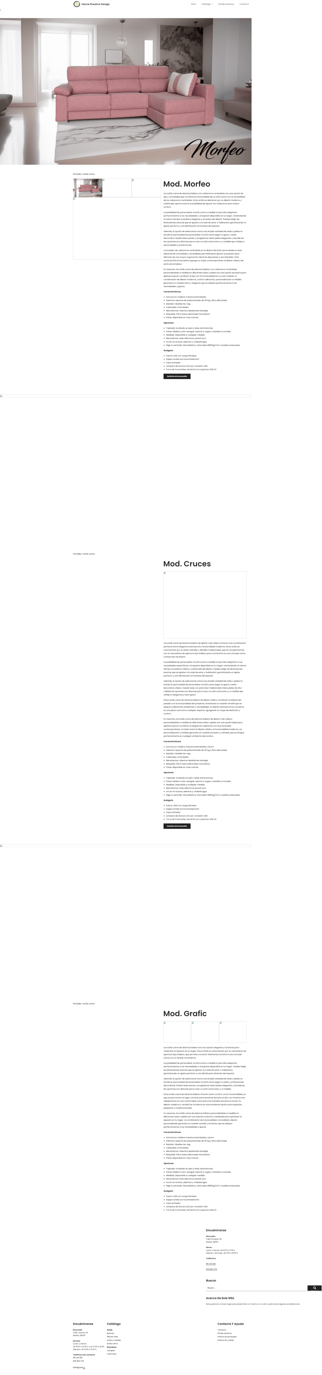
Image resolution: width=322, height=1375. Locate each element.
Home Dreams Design (96, 4)
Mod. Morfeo (186, 184)
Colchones (111, 1354)
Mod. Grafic (185, 1013)
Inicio (193, 4)
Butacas (110, 1333)
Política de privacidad (227, 1336)
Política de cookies (226, 1340)
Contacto (244, 4)
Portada (77, 174)
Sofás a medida (114, 1340)
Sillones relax (112, 1336)
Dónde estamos (226, 4)
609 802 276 (211, 1269)
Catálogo (206, 4)
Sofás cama (112, 1343)
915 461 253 (211, 1264)
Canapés (111, 1350)
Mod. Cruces (187, 563)
